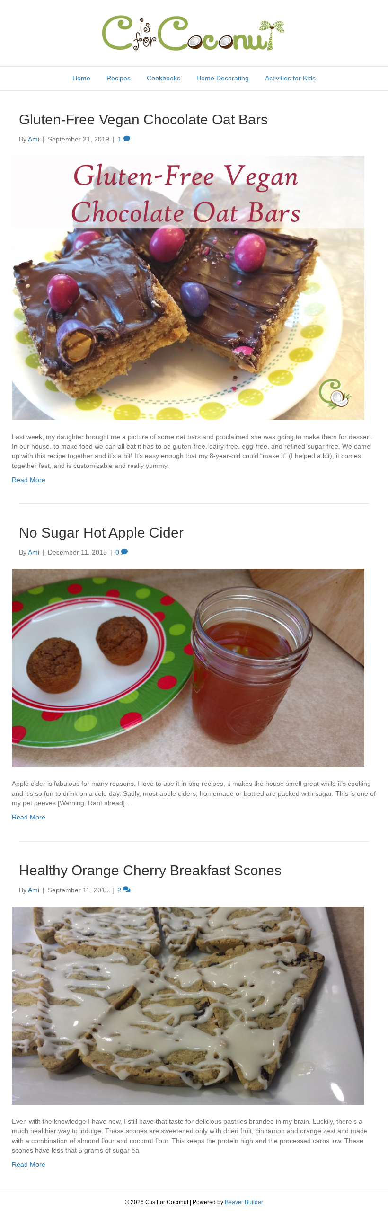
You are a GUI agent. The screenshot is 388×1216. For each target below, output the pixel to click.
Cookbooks (163, 78)
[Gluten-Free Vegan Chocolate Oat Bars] (188, 287)
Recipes (118, 78)
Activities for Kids (290, 78)
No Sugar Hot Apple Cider (101, 532)
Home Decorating (222, 78)
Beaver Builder (244, 1202)
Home (81, 78)
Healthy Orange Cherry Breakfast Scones (150, 870)
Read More (28, 480)
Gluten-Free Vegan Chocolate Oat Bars (143, 119)
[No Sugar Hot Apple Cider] (188, 667)
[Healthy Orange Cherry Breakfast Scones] (188, 1005)
